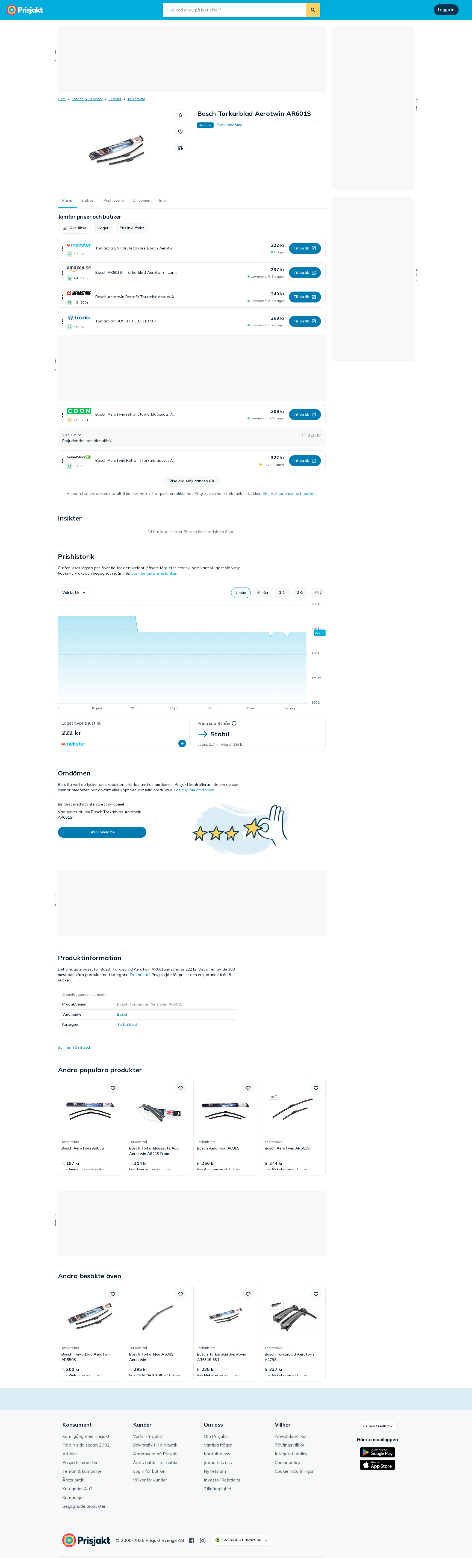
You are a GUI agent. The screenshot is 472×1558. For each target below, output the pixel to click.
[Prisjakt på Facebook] (191, 1540)
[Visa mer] (62, 248)
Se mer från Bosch (74, 1047)
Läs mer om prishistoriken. (154, 573)
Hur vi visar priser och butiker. (290, 493)
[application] (192, 657)
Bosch (122, 1014)
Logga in (446, 9)
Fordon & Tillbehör (87, 99)
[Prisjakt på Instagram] (202, 1540)
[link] (90, 1127)
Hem (62, 99)
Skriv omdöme (230, 124)
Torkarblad (136, 99)
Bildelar (114, 99)
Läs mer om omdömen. (194, 789)
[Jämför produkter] (180, 148)
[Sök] (313, 10)
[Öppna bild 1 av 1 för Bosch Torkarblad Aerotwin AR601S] (116, 150)
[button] (180, 115)
